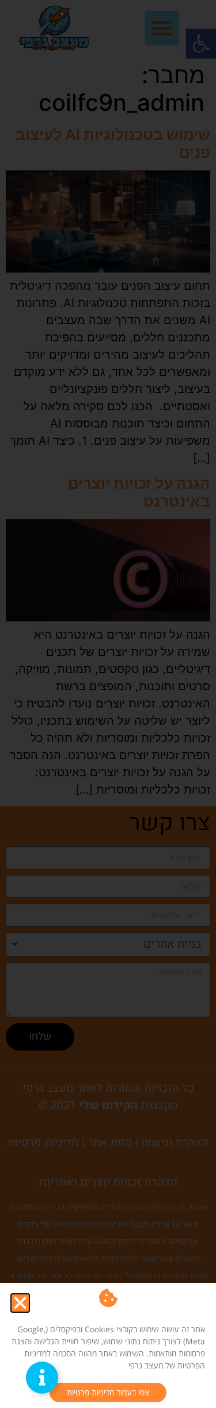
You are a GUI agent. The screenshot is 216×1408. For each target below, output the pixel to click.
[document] (108, 704)
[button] (20, 1303)
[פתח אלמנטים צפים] (42, 1378)
